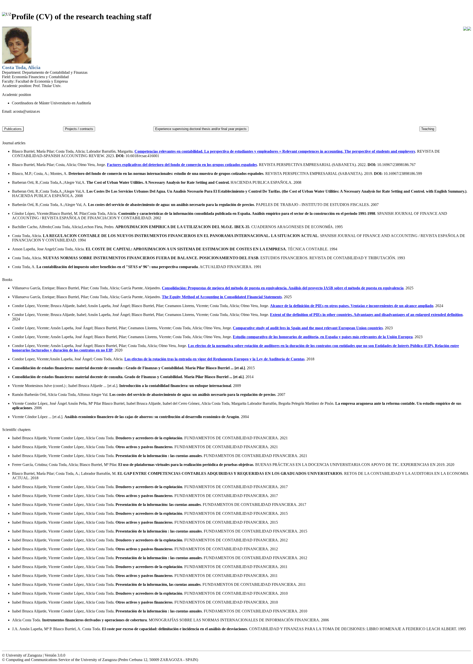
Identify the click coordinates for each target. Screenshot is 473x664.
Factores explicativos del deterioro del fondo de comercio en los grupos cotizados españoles (182, 165)
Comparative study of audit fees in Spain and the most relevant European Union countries (308, 328)
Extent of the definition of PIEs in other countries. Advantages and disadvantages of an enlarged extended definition (366, 315)
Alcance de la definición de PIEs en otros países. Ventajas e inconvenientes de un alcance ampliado (351, 306)
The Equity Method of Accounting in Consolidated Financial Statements (222, 297)
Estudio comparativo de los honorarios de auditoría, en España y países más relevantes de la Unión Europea (323, 337)
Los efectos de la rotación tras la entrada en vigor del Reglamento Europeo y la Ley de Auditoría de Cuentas (214, 359)
